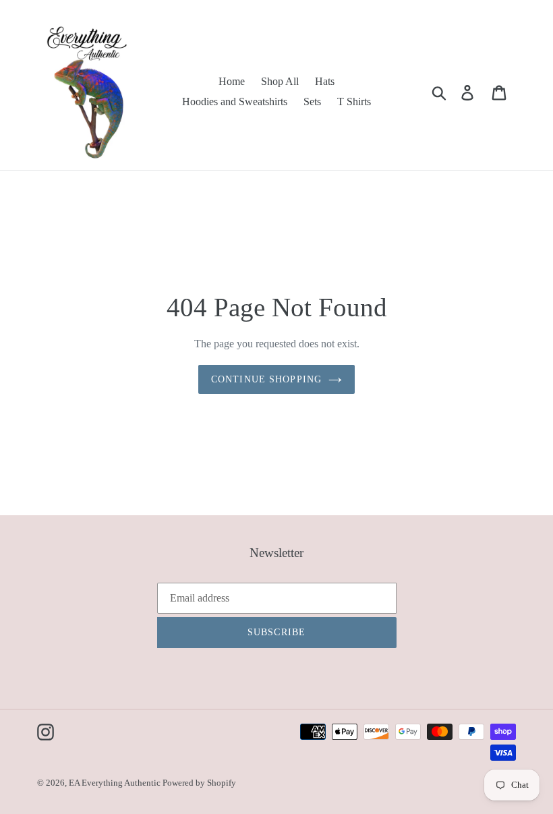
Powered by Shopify (199, 783)
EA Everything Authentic (116, 783)
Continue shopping (266, 379)
